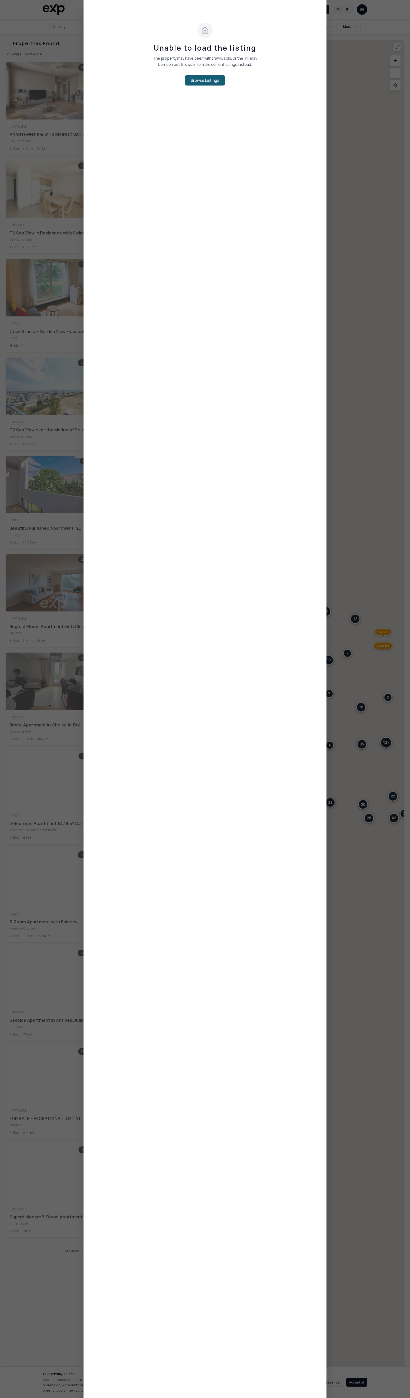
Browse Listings (205, 80)
